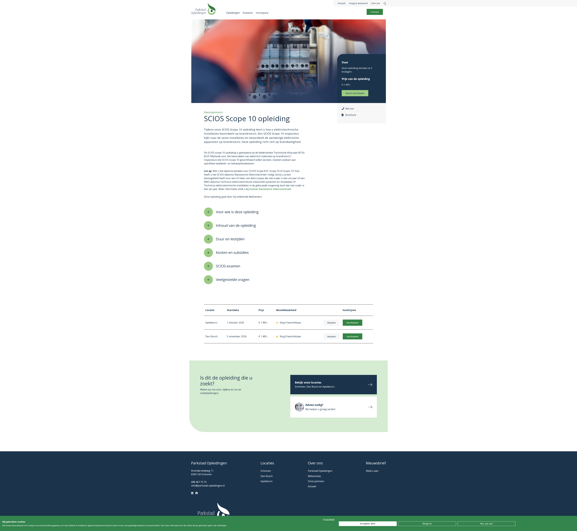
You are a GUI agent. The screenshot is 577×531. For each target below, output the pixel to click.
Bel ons (349, 108)
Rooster (331, 322)
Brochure (350, 115)
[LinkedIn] (192, 493)
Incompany (262, 12)
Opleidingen (233, 12)
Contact (375, 11)
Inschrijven (352, 322)
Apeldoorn (266, 481)
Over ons (375, 3)
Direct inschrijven (355, 93)
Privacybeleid (328, 519)
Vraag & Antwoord (358, 3)
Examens (248, 12)
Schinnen (266, 471)
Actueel (341, 3)
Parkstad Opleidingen (320, 471)
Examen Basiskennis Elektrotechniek (270, 189)
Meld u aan (372, 471)
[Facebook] (196, 493)
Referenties (314, 476)
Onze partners (316, 481)
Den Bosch (267, 476)
